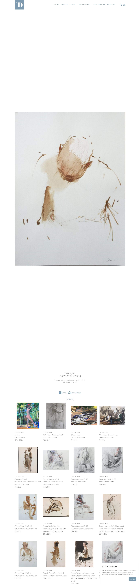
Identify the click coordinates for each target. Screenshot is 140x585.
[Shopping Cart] (124, 5)
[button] (73, 5)
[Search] (121, 5)
